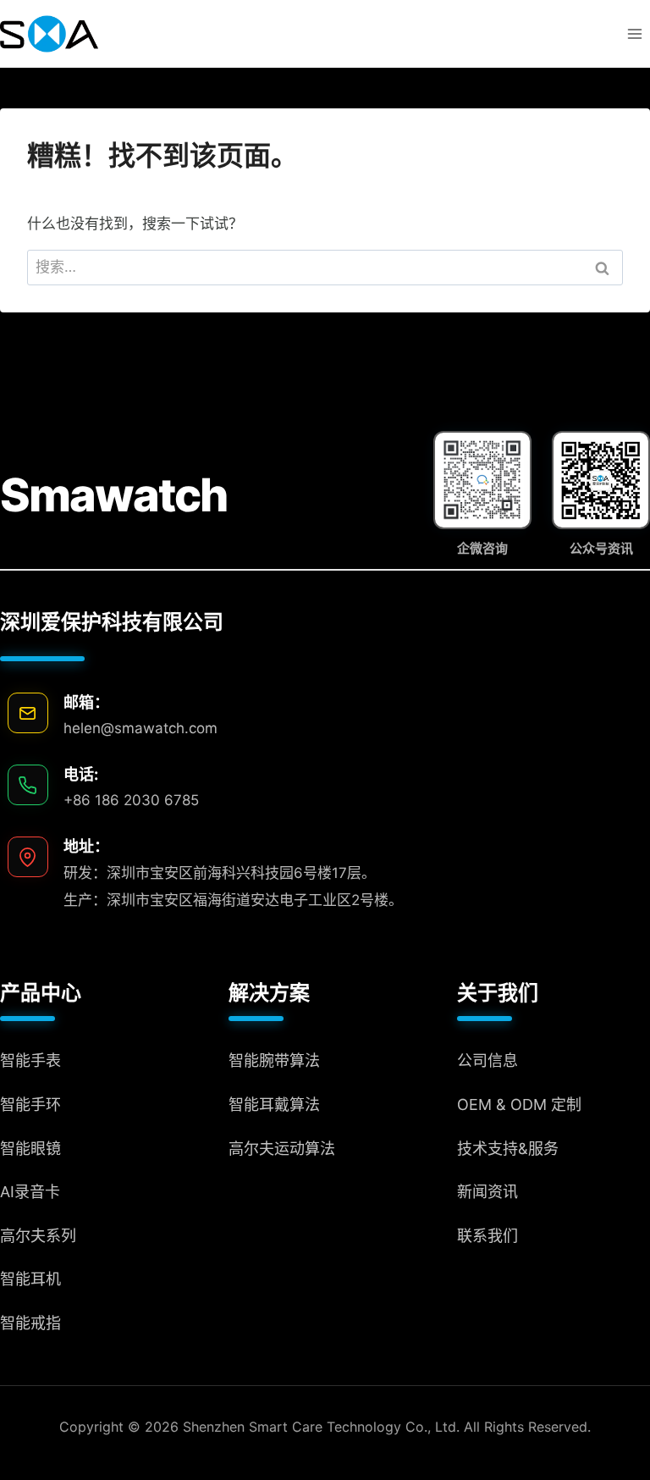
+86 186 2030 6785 (131, 800)
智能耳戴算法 (274, 1104)
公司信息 (487, 1060)
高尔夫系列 (38, 1236)
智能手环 (30, 1104)
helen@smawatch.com (140, 728)
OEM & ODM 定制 (519, 1104)
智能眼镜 (30, 1148)
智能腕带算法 (274, 1060)
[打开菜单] (634, 33)
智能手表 (30, 1060)
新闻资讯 (487, 1192)
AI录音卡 (30, 1192)
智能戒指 (30, 1323)
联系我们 (487, 1236)
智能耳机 (30, 1279)
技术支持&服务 (508, 1148)
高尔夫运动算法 (282, 1148)
